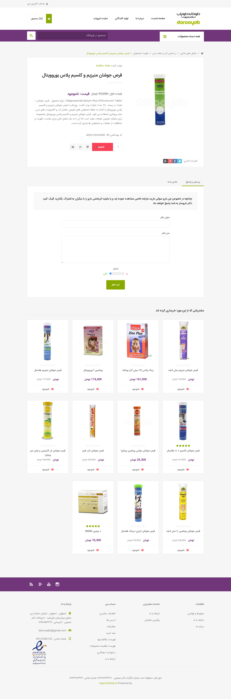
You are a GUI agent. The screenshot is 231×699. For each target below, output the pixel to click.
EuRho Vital (103, 66)
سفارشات (111, 627)
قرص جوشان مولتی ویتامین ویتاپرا (138, 451)
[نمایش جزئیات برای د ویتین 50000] (93, 501)
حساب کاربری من (36, 4)
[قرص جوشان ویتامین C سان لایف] (183, 501)
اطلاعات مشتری (108, 614)
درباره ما (200, 627)
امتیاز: (115, 269)
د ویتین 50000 (93, 531)
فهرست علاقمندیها (107, 639)
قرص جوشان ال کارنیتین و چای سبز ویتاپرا (48, 453)
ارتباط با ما (199, 620)
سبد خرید (111, 633)
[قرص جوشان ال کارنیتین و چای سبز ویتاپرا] (47, 421)
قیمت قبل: (115, 94)
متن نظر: (165, 233)
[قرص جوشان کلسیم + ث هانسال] (183, 421)
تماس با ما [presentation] (172, 182)
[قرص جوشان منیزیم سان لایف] (183, 340)
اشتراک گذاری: (190, 161)
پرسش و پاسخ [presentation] (193, 182)
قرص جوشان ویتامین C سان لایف (183, 531)
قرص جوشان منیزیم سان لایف (183, 370)
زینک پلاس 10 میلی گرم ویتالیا (138, 370)
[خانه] (202, 53)
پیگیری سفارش (152, 620)
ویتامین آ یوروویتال (93, 370)
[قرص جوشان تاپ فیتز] (93, 421)
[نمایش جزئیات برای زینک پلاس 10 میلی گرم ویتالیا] (138, 340)
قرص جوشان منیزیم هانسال (48, 370)
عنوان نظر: (165, 218)
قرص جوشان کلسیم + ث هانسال (183, 451)
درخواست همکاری (106, 652)
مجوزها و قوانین (196, 614)
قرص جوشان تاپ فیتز (93, 451)
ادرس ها (111, 620)
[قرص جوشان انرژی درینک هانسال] (138, 501)
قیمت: (85, 94)
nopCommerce (108, 683)
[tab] (193, 182)
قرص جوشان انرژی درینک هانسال (138, 531)
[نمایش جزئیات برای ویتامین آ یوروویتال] (93, 340)
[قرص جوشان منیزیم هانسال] (47, 340)
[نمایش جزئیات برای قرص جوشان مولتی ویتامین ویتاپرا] (138, 421)
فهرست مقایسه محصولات (103, 646)
